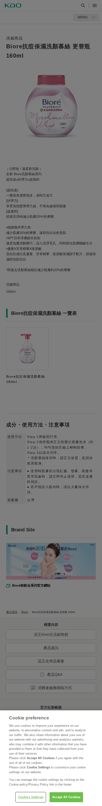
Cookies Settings (30, 797)
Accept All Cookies (66, 797)
